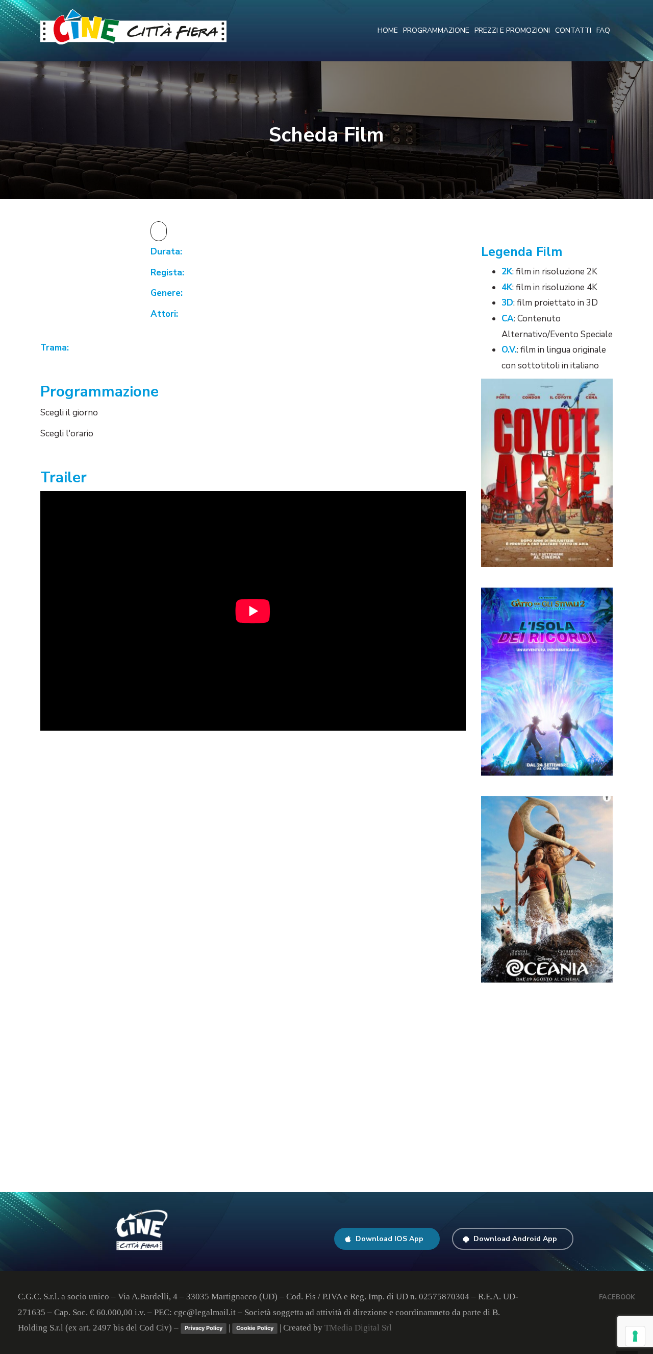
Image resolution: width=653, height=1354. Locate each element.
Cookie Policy (254, 1328)
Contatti (573, 30)
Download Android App (515, 1239)
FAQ (603, 30)
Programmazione (436, 30)
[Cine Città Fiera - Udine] (133, 26)
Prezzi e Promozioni (512, 30)
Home (388, 30)
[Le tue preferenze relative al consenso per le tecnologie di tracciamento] (635, 1336)
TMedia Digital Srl (358, 1328)
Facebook (617, 1297)
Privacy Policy (203, 1328)
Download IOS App (389, 1239)
